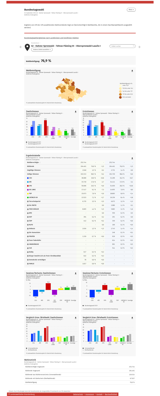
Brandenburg (35, 43)
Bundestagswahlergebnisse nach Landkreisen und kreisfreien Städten (51, 38)
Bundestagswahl (34, 9)
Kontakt (99, 394)
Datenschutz (78, 394)
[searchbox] (123, 46)
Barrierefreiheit (111, 394)
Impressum (89, 394)
